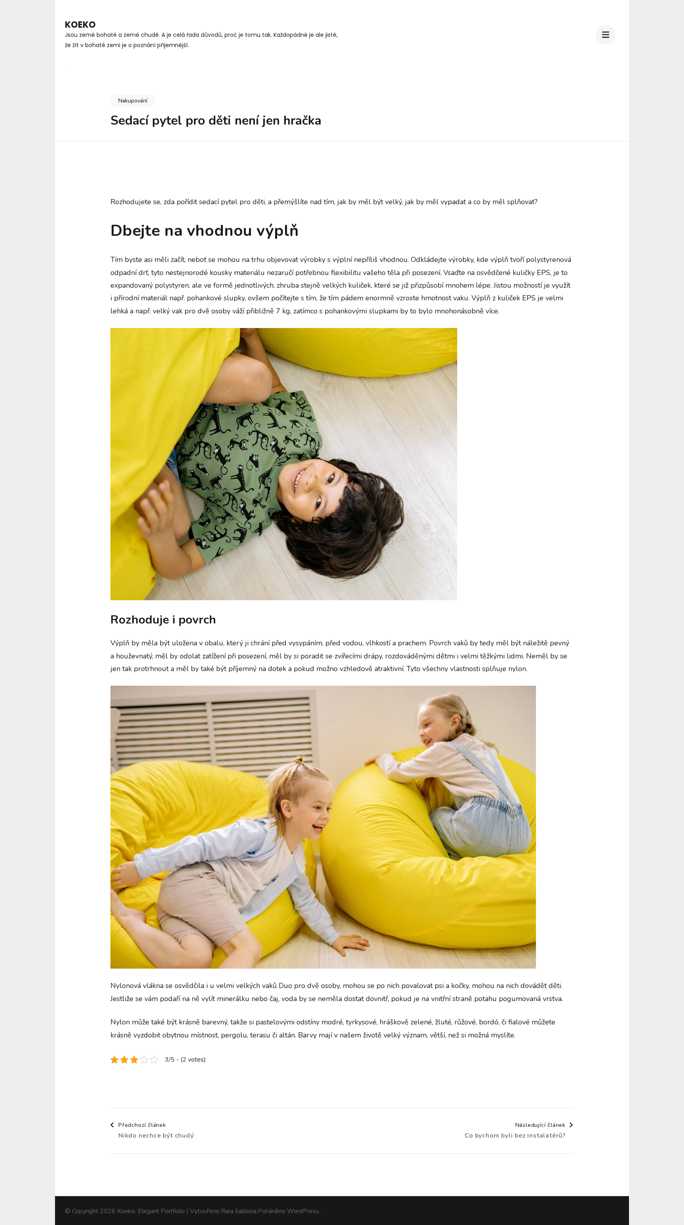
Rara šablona (238, 1211)
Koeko (80, 25)
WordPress (303, 1211)
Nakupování (132, 100)
